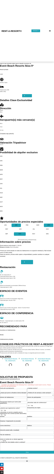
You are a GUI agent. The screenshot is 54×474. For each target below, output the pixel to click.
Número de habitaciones (7, 397)
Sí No (4, 440)
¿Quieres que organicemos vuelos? (10, 408)
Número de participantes (34, 397)
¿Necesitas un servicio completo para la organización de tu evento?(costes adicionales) (13, 413)
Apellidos (29, 416)
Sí (1, 410)
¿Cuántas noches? (32, 388)
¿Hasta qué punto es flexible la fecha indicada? (13, 392)
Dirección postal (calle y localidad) (9, 430)
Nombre (2, 416)
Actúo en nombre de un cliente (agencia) (11, 439)
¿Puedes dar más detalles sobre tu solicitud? (12, 442)
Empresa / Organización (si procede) (10, 421)
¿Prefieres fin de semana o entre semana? (39, 392)
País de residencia (5, 434)
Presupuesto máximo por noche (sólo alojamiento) (10, 402)
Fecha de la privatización (7, 388)
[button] (50, 31)
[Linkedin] (2, 464)
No (32, 405)
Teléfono (29, 425)
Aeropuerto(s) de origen (33, 407)
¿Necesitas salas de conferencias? (37, 402)
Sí (28, 405)
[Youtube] (2, 468)
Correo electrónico (5, 425)
